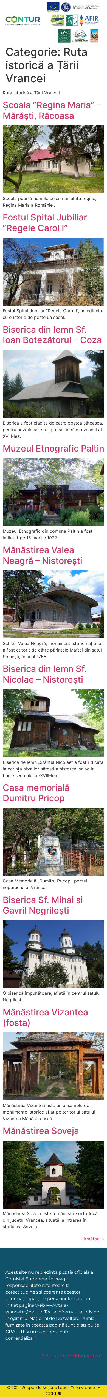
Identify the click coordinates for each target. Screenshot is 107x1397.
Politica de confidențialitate (71, 1355)
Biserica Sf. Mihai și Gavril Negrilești (43, 905)
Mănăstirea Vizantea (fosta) (45, 1017)
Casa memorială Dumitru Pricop (36, 792)
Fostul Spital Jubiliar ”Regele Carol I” (45, 222)
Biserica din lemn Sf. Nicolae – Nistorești (45, 674)
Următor (92, 1239)
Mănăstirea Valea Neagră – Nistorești (42, 555)
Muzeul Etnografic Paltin (53, 448)
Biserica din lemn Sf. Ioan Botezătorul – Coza (52, 334)
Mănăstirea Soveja (41, 1130)
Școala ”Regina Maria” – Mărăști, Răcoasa (52, 110)
